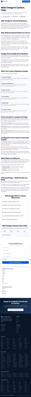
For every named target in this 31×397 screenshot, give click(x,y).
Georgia (26, 339)
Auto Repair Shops (21, 374)
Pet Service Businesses (21, 376)
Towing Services (3, 368)
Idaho (7, 340)
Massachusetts (3, 342)
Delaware (14, 339)
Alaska (7, 381)
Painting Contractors (21, 361)
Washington (8, 348)
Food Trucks (2, 363)
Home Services (26, 355)
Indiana (20, 340)
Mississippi (20, 342)
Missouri (26, 342)
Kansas (2, 341)
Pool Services (26, 360)
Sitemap (19, 395)
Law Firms (17, 329)
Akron (3, 276)
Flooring (14, 361)
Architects (2, 362)
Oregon (3, 290)
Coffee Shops (14, 363)
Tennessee (8, 347)
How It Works (18, 320)
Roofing (17, 332)
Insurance (26, 354)
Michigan (8, 342)
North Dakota (20, 388)
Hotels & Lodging (27, 363)
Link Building (2, 330)
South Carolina (26, 389)
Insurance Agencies (3, 376)
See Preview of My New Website (15, 309)
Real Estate (20, 354)
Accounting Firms (27, 375)
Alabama (2, 381)
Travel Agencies (3, 364)
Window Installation (9, 361)
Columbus (3, 270)
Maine (19, 341)
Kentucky (8, 341)
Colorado (2, 339)
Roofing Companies (9, 374)
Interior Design (8, 362)
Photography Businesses (9, 376)
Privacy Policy (22, 395)
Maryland (26, 341)
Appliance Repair (21, 360)
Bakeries (8, 363)
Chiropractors (14, 355)
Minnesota (14, 342)
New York (8, 388)
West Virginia (14, 348)
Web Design (5, 4)
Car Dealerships (3, 360)
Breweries (20, 363)
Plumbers (20, 353)
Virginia (2, 348)
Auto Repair (14, 354)
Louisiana (14, 341)
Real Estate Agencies (15, 374)
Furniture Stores (15, 360)
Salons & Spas (8, 375)
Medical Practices (9, 355)
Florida (19, 339)
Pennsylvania (4, 291)
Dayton (3, 278)
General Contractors (27, 361)
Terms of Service (27, 395)
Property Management (15, 364)
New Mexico (2, 388)
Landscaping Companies (21, 375)
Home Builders (14, 375)
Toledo (3, 275)
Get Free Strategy (26, 1)
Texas (13, 347)
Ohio (8, 4)
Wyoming (26, 348)
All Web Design (18, 326)
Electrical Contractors (3, 374)
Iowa (25, 340)
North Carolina (14, 388)
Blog (17, 322)
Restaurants (2, 353)
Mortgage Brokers (27, 364)
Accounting (2, 355)
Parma (3, 279)
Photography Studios (15, 362)
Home (2, 4)
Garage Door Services (3, 361)
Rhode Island (4, 293)
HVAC (25, 353)
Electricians (2, 354)
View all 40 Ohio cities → (6, 234)
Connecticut (8, 339)
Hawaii (2, 340)
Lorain (3, 281)
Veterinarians (20, 355)
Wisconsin (20, 348)
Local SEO (2, 326)
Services (17, 319)
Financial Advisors (21, 364)
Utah (19, 347)
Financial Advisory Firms (27, 376)
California (26, 381)
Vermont (26, 347)
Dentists (17, 330)
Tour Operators (9, 364)
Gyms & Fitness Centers (3, 375)
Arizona (14, 381)
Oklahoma (3, 288)
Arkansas (20, 381)
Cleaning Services (15, 376)
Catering (26, 362)
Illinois (13, 340)
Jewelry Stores (8, 360)
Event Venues (20, 362)
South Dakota (2, 347)
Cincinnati (3, 273)
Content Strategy (3, 329)
